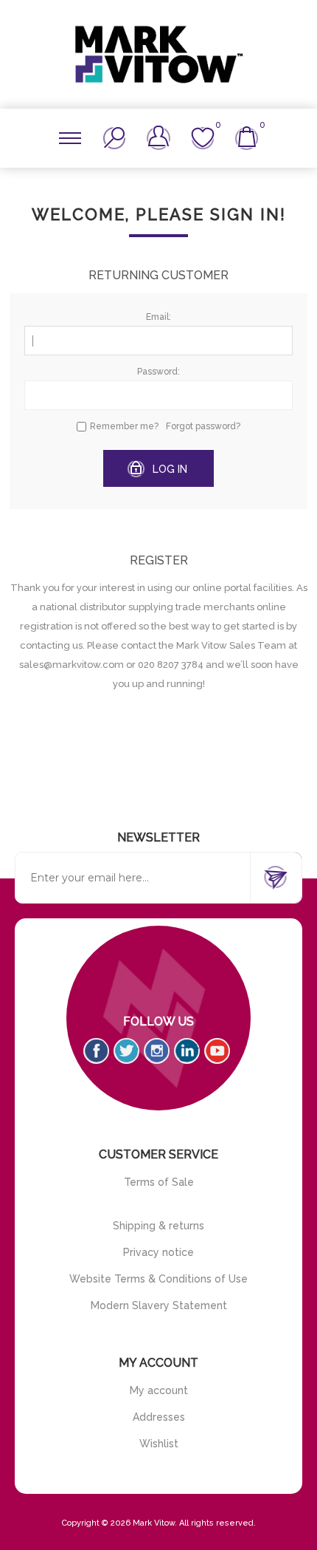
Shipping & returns (158, 1226)
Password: (158, 371)
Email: (158, 317)
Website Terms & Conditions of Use (158, 1279)
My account (159, 1390)
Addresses (159, 1417)
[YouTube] (217, 1051)
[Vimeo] (187, 1051)
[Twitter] (126, 1051)
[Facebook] (96, 1051)
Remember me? (124, 426)
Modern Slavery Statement (159, 1305)
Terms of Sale (159, 1182)
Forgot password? (203, 426)
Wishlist (158, 1444)
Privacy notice (158, 1252)
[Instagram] (157, 1051)
